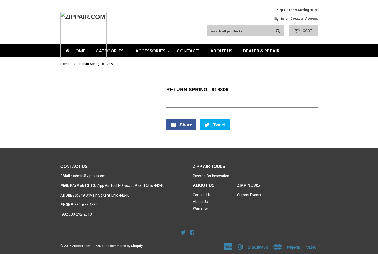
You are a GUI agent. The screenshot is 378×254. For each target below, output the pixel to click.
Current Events (249, 195)
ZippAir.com (81, 246)
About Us (200, 202)
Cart (307, 30)
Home (64, 64)
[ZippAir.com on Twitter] (183, 233)
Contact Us (202, 195)
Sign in (279, 19)
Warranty (200, 208)
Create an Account (304, 19)
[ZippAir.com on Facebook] (192, 233)
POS (98, 246)
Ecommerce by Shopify (125, 246)
